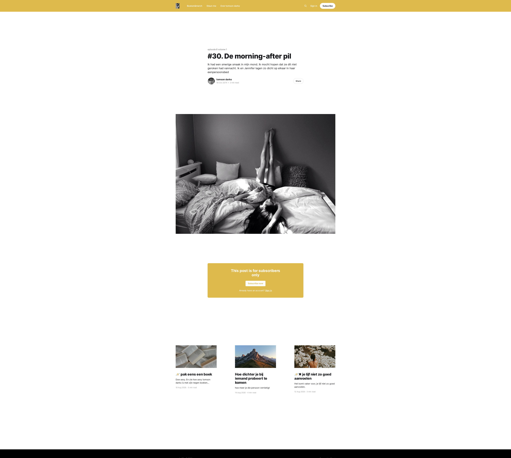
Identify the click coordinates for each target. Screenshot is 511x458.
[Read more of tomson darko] (211, 81)
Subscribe (328, 6)
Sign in (313, 6)
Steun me (211, 6)
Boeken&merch (194, 6)
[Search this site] (305, 6)
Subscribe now (255, 283)
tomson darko (224, 79)
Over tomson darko (230, 6)
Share (298, 81)
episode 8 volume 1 (217, 49)
